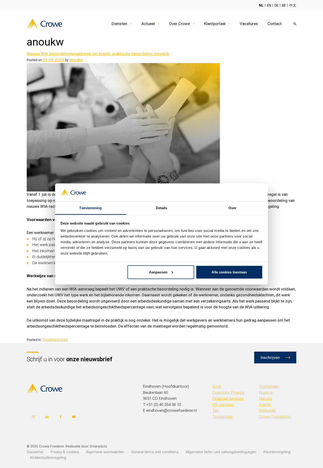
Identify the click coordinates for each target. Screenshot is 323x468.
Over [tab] (232, 208)
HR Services (223, 404)
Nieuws (265, 398)
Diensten (119, 23)
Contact (274, 23)
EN (269, 5)
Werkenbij (267, 410)
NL (261, 5)
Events (265, 404)
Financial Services (227, 398)
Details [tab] (161, 208)
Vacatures (249, 23)
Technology (222, 416)
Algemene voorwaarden (105, 452)
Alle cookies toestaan (229, 272)
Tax (215, 410)
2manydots (98, 446)
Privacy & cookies (65, 452)
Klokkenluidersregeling (48, 457)
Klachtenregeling (276, 452)
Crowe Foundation (275, 416)
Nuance (266, 392)
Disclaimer (35, 452)
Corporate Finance (228, 392)
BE (284, 5)
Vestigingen (269, 386)
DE (277, 5)
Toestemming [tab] (90, 208)
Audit (216, 386)
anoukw (76, 59)
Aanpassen (158, 272)
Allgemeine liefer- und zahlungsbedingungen (221, 452)
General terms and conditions (155, 452)
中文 (292, 5)
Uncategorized (54, 339)
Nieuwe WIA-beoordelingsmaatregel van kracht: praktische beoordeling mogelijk (98, 53)
